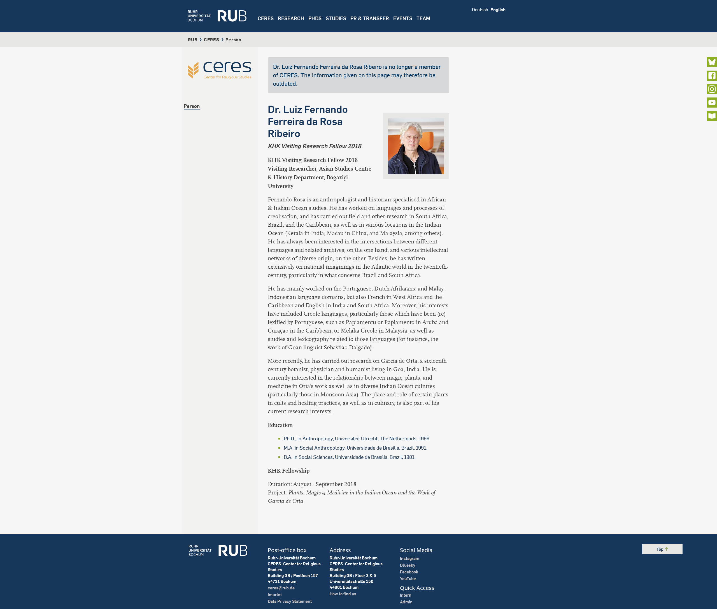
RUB (192, 39)
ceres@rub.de (281, 588)
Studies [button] (336, 18)
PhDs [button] (315, 18)
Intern (405, 595)
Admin (406, 602)
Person (192, 106)
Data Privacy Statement (290, 601)
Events (402, 18)
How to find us (343, 593)
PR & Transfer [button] (369, 18)
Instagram (409, 558)
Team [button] (423, 18)
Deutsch (480, 9)
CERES (266, 18)
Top (660, 549)
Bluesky (407, 565)
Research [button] (291, 18)
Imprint (275, 594)
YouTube (408, 578)
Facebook (409, 572)
